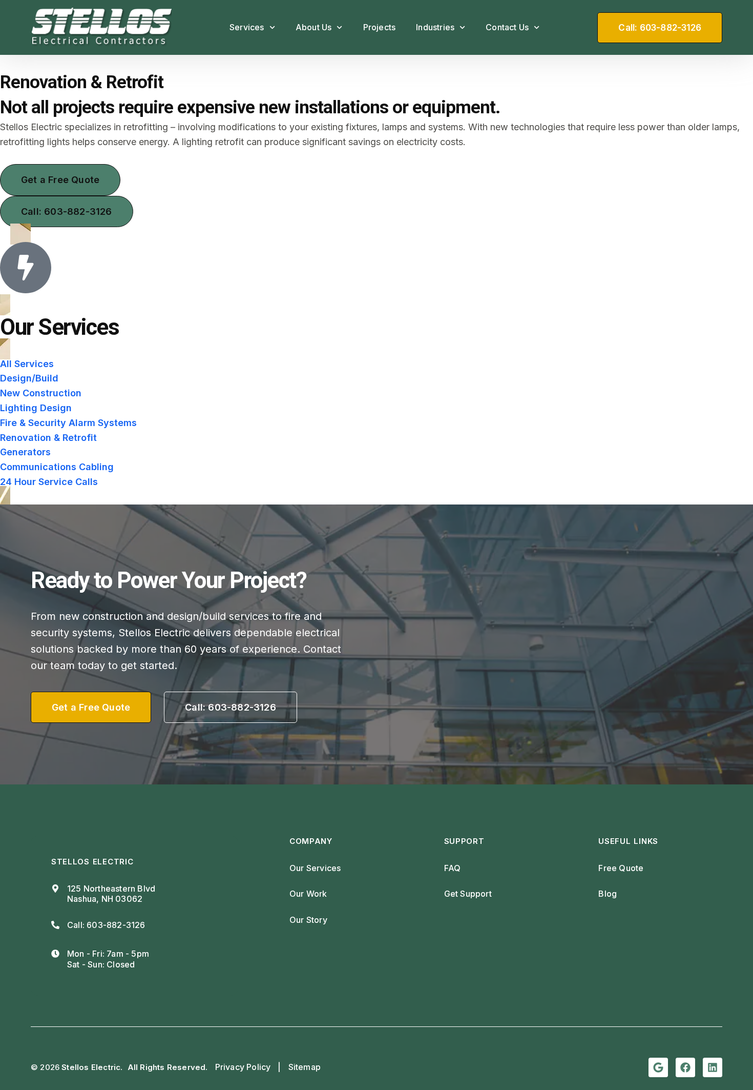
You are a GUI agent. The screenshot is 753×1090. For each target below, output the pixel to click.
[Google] (658, 1067)
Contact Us (507, 27)
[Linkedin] (712, 1067)
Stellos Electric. (91, 1067)
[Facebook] (685, 1067)
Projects (379, 27)
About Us (314, 27)
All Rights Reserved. (168, 1067)
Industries (435, 27)
